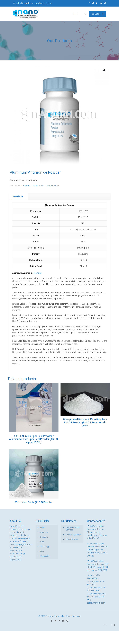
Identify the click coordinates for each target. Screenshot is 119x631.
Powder (38, 273)
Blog (42, 542)
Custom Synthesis (73, 535)
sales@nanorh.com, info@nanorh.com (34, 3)
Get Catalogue (97, 14)
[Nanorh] (26, 14)
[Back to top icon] (105, 625)
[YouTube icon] (96, 3)
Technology (44, 546)
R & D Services (72, 539)
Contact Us (44, 556)
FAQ (42, 551)
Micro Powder (52, 185)
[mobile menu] (75, 13)
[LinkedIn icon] (100, 3)
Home (42, 528)
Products (44, 537)
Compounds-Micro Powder (33, 185)
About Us (44, 532)
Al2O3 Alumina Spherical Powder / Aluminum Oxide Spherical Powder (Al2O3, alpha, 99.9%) (33, 439)
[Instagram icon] (104, 3)
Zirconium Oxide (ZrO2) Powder (33, 502)
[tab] (18, 196)
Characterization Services (73, 529)
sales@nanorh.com (96, 603)
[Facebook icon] (89, 3)
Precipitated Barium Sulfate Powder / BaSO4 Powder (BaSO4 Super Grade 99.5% (85, 422)
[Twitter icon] (92, 3)
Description (18, 196)
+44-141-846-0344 (95, 597)
